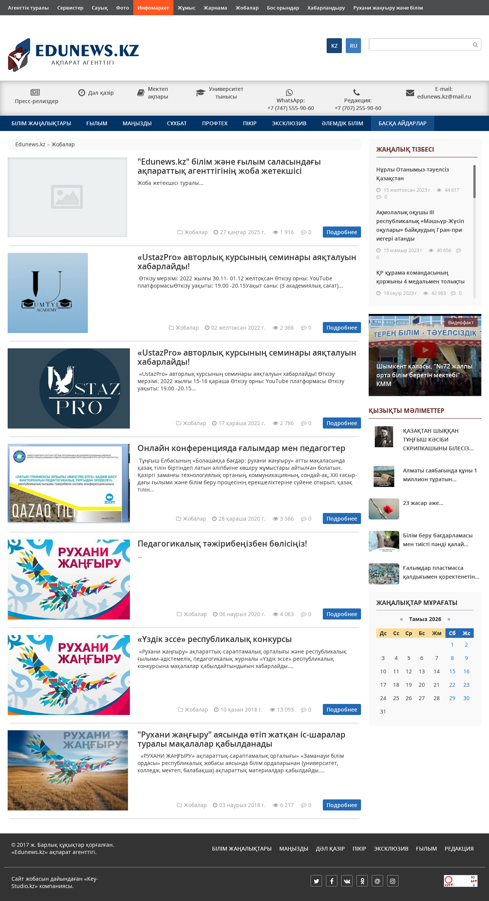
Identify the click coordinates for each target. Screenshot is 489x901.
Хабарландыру (326, 7)
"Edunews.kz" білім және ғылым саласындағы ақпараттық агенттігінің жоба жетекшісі (229, 166)
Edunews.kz (61, 52)
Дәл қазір (330, 848)
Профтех (215, 123)
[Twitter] (316, 880)
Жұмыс (186, 7)
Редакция (459, 848)
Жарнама (215, 7)
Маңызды (137, 123)
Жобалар (247, 7)
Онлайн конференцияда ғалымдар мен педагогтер (241, 448)
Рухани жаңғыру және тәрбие (45, 22)
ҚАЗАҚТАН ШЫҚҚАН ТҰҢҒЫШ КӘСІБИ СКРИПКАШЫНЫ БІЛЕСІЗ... (438, 439)
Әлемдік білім (342, 123)
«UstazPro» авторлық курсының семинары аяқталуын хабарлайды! (247, 261)
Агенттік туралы (28, 7)
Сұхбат (177, 123)
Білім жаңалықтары (41, 123)
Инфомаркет (153, 7)
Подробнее (342, 232)
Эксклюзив (289, 123)
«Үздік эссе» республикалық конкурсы (215, 639)
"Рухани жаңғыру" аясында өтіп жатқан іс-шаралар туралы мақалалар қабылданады (241, 739)
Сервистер (70, 7)
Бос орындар (283, 7)
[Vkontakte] (347, 880)
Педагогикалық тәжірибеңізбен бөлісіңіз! (222, 543)
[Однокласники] (362, 880)
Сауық (100, 7)
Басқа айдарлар (403, 123)
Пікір (250, 123)
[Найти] (475, 44)
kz (334, 45)
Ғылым (96, 123)
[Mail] (377, 880)
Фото (122, 7)
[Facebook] (331, 880)
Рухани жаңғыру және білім (388, 7)
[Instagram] (392, 880)
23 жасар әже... (423, 502)
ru (353, 45)
